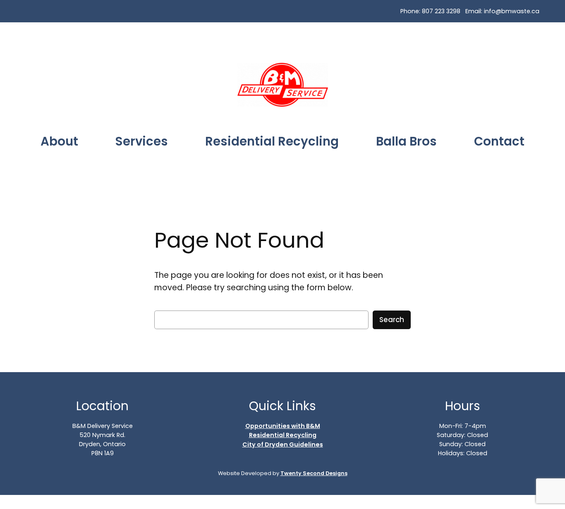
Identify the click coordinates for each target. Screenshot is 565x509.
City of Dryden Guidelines (282, 444)
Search (391, 320)
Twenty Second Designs (313, 473)
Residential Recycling (282, 435)
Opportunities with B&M (282, 426)
